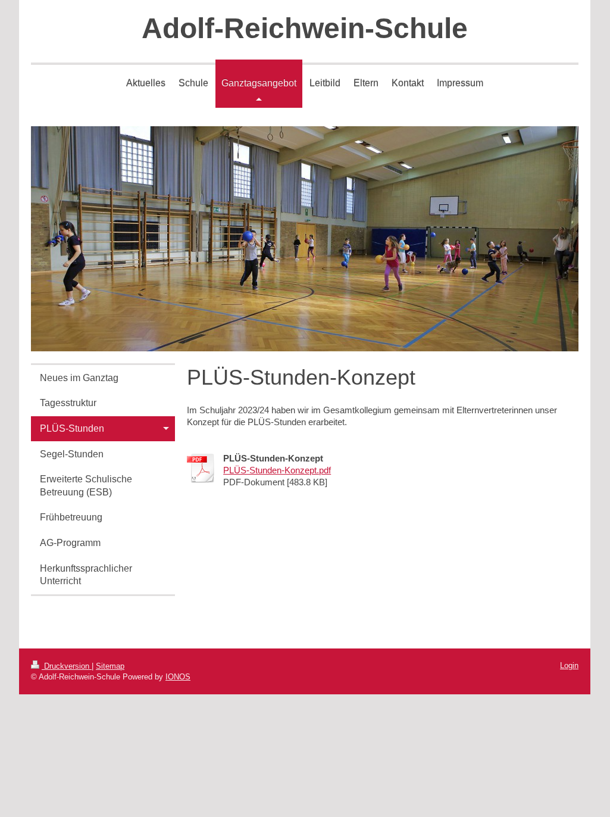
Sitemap (110, 666)
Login (569, 665)
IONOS (177, 676)
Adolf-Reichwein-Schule (305, 28)
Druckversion (67, 666)
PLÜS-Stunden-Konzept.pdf (277, 470)
